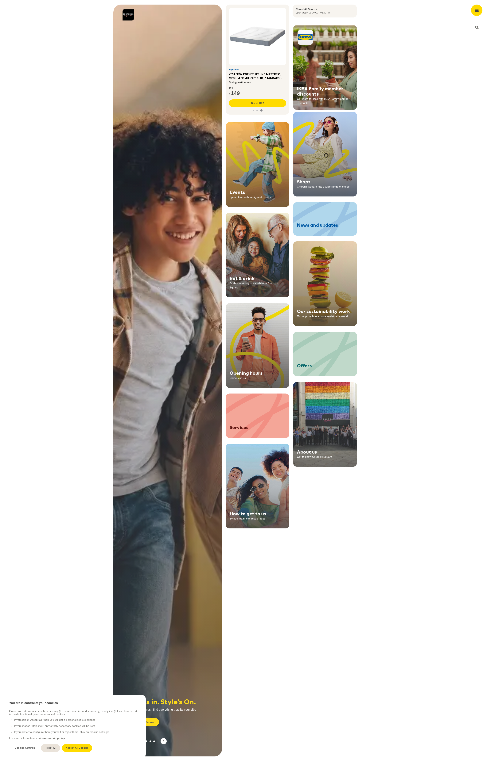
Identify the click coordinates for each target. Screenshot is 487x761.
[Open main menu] (476, 10)
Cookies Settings (25, 748)
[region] (74, 726)
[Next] (164, 741)
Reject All (50, 748)
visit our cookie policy (50, 738)
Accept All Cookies (77, 748)
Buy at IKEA (257, 103)
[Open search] (477, 27)
